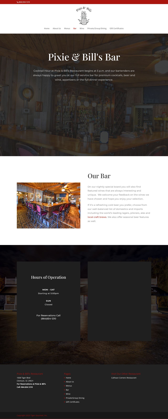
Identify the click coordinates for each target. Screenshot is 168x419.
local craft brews (97, 217)
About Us (57, 29)
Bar (74, 29)
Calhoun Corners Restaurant (123, 377)
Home (46, 29)
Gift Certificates (117, 29)
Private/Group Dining (96, 29)
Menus (67, 29)
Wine (82, 29)
